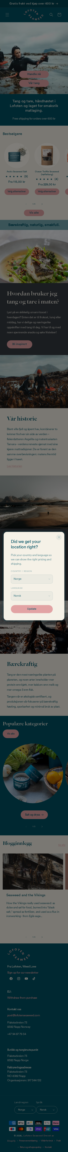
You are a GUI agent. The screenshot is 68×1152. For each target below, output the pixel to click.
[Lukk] (59, 537)
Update (31, 609)
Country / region (21, 571)
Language (16, 588)
